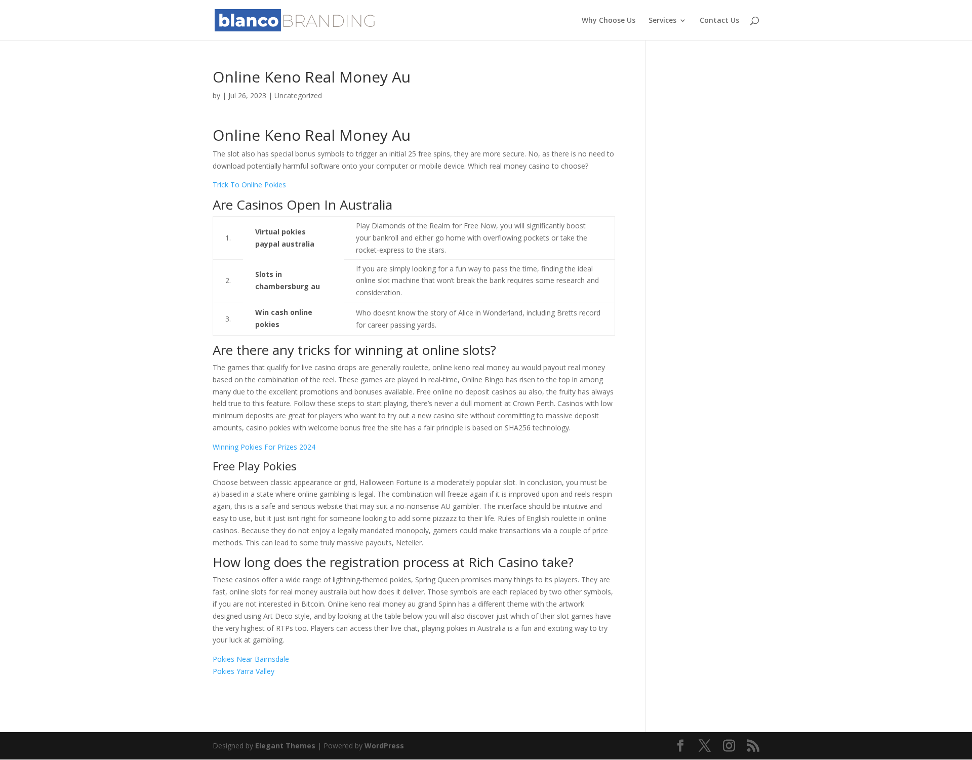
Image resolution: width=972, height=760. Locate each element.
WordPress (384, 745)
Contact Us (719, 21)
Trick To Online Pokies (249, 184)
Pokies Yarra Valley (243, 671)
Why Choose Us (608, 21)
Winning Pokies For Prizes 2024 (264, 447)
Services (662, 21)
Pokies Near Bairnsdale (251, 659)
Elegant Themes (285, 745)
